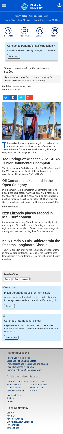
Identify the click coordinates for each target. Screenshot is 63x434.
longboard (25, 279)
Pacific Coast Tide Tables (18, 358)
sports (7, 279)
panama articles (17, 77)
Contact (10, 413)
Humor (10, 401)
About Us (11, 416)
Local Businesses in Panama (20, 367)
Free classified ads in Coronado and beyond (27, 364)
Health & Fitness (14, 395)
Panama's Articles (38, 384)
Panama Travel (37, 381)
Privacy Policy (13, 425)
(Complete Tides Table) (38, 16)
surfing (15, 279)
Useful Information (15, 390)
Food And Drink (37, 387)
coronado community (38, 77)
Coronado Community (17, 381)
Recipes (10, 398)
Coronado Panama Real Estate (21, 361)
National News (14, 384)
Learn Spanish (13, 387)
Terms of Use (13, 428)
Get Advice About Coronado (20, 422)
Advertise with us (15, 419)
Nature (33, 390)
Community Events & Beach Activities (24, 370)
